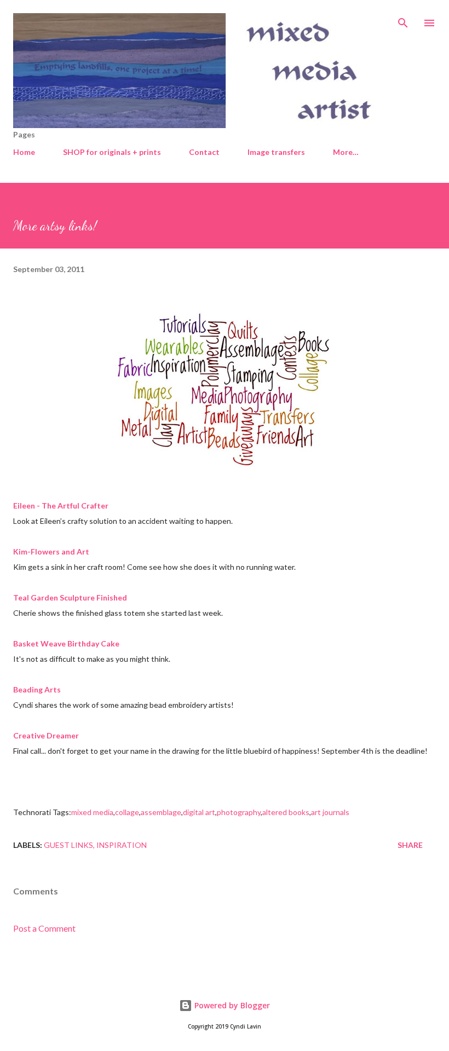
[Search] (403, 19)
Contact (204, 152)
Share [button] (410, 845)
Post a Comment (44, 928)
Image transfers (276, 152)
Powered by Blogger (231, 1005)
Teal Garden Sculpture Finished (70, 597)
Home (24, 152)
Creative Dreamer (46, 735)
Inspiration (121, 845)
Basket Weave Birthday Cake (66, 643)
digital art (199, 812)
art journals (330, 812)
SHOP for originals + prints (112, 152)
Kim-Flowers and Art (51, 551)
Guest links (68, 845)
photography (239, 812)
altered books (285, 812)
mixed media (92, 812)
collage (127, 812)
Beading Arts (37, 689)
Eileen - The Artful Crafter (60, 505)
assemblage (161, 812)
